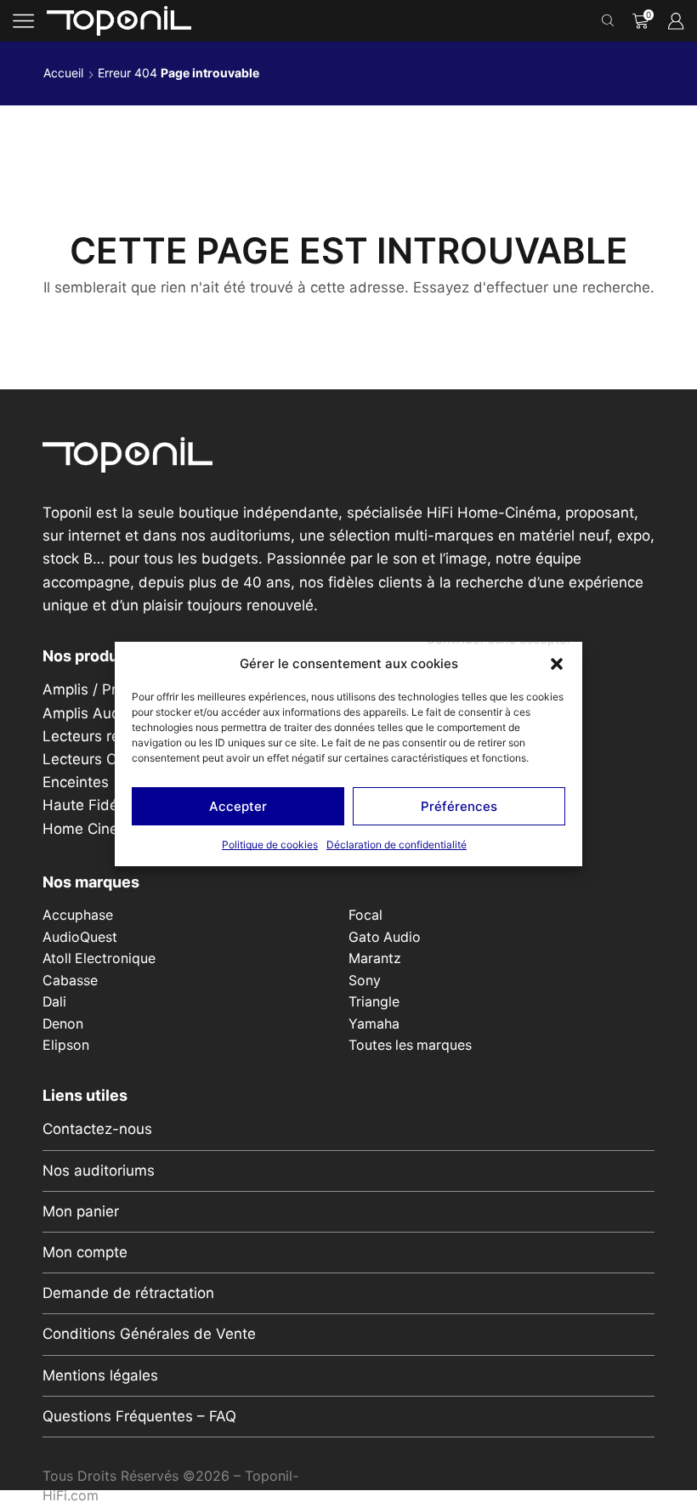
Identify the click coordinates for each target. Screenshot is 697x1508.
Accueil (63, 72)
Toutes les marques (410, 1045)
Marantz (374, 958)
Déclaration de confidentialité (396, 844)
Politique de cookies (270, 844)
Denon (62, 1024)
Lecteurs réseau (97, 736)
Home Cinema (90, 828)
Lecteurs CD (84, 759)
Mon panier (80, 1211)
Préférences (459, 806)
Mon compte (85, 1252)
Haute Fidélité (90, 805)
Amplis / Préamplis (105, 689)
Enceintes (75, 782)
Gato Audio (384, 937)
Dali (54, 1002)
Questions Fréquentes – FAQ (139, 1416)
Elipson (65, 1045)
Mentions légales (100, 1375)
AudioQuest (79, 937)
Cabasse (70, 980)
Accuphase (77, 915)
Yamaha (374, 1024)
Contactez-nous (97, 1128)
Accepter (238, 806)
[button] (556, 663)
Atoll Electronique (99, 958)
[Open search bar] (610, 21)
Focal (365, 915)
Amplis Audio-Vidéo (110, 713)
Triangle (374, 1002)
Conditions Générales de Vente (149, 1333)
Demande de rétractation (128, 1292)
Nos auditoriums (98, 1170)
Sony (364, 980)
